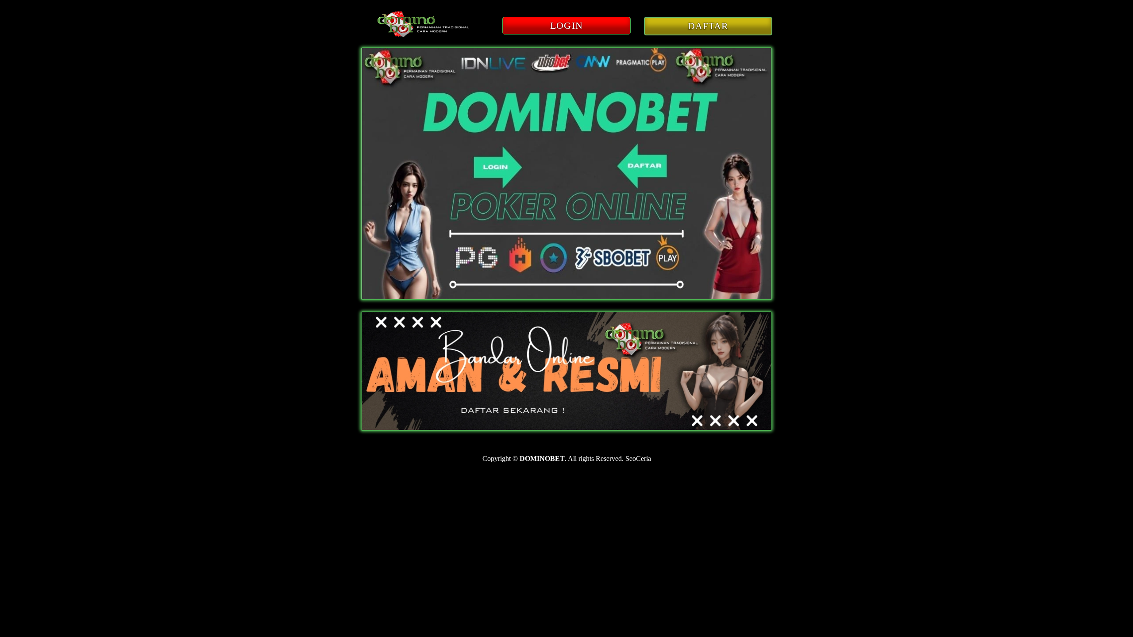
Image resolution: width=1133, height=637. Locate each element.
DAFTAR (708, 25)
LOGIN (566, 25)
